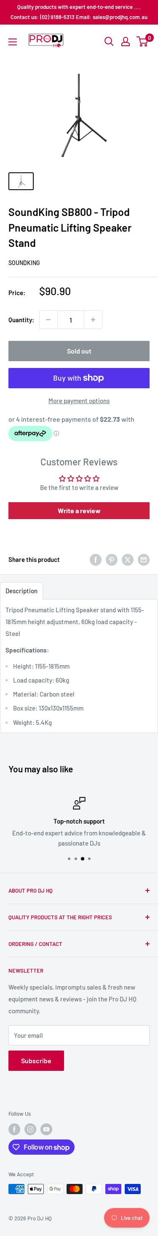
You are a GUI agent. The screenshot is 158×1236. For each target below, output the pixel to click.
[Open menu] (12, 42)
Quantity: (21, 320)
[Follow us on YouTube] (46, 1129)
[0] (142, 41)
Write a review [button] (79, 510)
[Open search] (109, 41)
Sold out (79, 351)
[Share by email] (144, 559)
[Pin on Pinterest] (112, 559)
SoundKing (24, 262)
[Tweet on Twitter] (128, 559)
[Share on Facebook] (96, 559)
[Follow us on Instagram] (30, 1129)
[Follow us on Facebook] (14, 1129)
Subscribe (36, 1060)
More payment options (79, 400)
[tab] (21, 591)
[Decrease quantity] (48, 320)
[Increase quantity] (93, 320)
